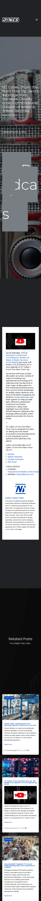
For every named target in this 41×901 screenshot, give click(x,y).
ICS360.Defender (21, 397)
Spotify (11, 454)
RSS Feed (12, 462)
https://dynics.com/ (25, 474)
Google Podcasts (15, 459)
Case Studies (9, 839)
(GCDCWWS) (12, 362)
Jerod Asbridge (11, 750)
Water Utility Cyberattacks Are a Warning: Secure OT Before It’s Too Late (20, 724)
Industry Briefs (9, 698)
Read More (8, 744)
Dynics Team (11, 115)
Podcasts (20, 191)
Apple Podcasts (15, 457)
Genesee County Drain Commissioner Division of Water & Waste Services (17, 357)
